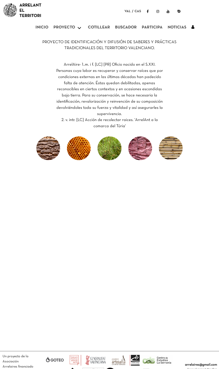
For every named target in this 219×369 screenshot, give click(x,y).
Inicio (42, 27)
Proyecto (64, 27)
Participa (152, 27)
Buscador (126, 27)
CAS (138, 11)
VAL (127, 11)
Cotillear (99, 27)
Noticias (177, 27)
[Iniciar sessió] (192, 28)
